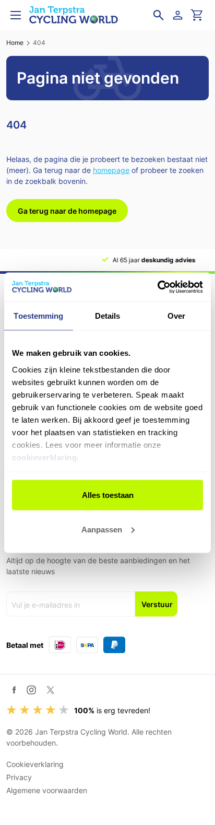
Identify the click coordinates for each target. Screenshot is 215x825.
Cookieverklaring (35, 764)
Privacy (19, 777)
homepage (111, 170)
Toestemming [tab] (38, 315)
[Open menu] (15, 15)
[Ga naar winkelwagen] (197, 15)
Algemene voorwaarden (46, 790)
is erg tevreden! (112, 710)
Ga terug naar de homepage (67, 210)
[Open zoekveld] (158, 15)
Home (14, 43)
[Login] (179, 15)
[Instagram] (31, 689)
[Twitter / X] (50, 690)
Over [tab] (176, 315)
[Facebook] (14, 690)
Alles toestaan (108, 495)
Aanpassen (101, 529)
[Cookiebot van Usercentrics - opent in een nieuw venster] (157, 287)
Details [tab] (108, 315)
